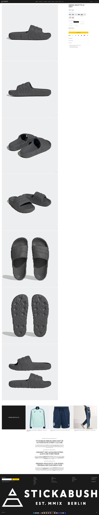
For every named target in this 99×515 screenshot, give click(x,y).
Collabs (56, 1)
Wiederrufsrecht (74, 479)
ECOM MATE (54, 511)
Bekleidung (41, 1)
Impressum (73, 477)
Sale (62, 1)
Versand (73, 480)
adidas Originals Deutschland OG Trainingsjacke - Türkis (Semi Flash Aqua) (37, 430)
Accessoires (45, 1)
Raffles (60, 1)
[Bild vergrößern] (56, 59)
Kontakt (53, 477)
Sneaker (37, 1)
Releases (53, 1)
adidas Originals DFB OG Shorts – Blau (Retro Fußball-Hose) (60, 430)
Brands (49, 1)
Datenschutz (74, 478)
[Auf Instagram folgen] (96, 512)
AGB (72, 481)
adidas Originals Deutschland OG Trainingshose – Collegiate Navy (84, 430)
